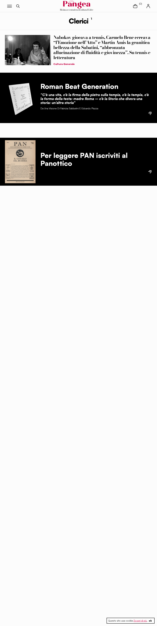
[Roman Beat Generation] (20, 98)
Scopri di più (140, 620)
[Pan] (20, 161)
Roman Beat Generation (79, 86)
